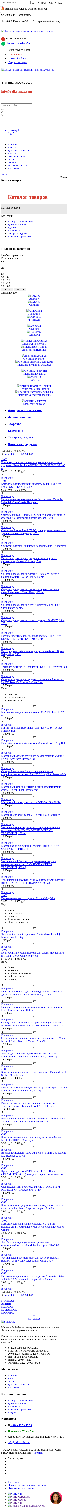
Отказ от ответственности (22, 1488)
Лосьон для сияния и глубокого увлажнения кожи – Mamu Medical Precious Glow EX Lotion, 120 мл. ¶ (30, 1055)
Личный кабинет (18, 58)
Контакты (13, 168)
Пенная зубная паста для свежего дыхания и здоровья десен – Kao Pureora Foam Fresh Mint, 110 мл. (31, 993)
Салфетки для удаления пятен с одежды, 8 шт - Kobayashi (33, 545)
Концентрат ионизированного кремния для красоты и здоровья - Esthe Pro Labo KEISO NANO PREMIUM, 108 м (33, 465)
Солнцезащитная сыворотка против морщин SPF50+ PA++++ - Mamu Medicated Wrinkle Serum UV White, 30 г (33, 1024)
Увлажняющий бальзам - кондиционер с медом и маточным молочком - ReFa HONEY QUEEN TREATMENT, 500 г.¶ (28, 864)
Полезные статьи (17, 165)
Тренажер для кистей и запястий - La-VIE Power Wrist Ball (34, 666)
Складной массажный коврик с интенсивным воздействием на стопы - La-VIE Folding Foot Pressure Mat (33, 773)
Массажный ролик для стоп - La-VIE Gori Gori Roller (31, 802)
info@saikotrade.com (16, 91)
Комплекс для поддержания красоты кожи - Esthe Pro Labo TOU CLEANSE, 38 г (31, 485)
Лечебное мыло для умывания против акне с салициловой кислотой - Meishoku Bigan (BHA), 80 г (31, 1244)
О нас (11, 159)
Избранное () (15, 54)
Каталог (12, 147)
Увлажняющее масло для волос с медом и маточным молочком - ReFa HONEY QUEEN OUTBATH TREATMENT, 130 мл (30, 830)
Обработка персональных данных (27, 1485)
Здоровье (13, 227)
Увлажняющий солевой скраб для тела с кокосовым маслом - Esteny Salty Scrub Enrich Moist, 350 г (30, 1259)
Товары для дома (17, 233)
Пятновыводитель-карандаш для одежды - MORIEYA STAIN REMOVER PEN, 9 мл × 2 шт (31, 637)
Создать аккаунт (17, 62)
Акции (5, 174)
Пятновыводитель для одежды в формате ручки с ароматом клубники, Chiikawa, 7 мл (29, 560)
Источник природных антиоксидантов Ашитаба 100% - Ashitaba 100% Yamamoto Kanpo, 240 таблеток (32, 1278)
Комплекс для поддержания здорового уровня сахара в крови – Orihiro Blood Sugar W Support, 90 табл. (32, 1207)
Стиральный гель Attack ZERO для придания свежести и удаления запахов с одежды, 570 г (33, 532)
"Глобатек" (37, 1452)
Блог (10, 1378)
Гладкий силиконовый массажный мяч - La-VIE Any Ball (33, 743)
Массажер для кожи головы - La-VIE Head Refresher (30, 814)
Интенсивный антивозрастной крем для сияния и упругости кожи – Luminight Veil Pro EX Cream (29, 1104)
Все (32, 453)
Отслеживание (16, 156)
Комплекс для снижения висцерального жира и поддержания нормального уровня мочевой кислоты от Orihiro (32, 1226)
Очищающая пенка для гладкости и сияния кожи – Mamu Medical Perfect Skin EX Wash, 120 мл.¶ (33, 1039)
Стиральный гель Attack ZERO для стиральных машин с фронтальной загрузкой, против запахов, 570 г (33, 516)
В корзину (7, 477)
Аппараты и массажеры (21, 221)
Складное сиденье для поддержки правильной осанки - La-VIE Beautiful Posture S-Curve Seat (32, 681)
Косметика (14, 230)
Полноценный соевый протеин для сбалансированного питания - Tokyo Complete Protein (32, 954)
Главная (12, 144)
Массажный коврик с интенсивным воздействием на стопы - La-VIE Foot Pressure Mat (31, 788)
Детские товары (17, 224)
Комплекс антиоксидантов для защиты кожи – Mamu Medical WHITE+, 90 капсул (31, 1139)
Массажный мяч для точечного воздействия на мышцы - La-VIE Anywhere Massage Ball (33, 757)
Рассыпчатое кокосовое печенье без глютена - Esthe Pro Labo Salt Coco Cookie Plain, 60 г (32, 501)
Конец (24, 453)
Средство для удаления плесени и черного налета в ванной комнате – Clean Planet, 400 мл (30, 575)
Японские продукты (19, 236)
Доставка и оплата (18, 150)
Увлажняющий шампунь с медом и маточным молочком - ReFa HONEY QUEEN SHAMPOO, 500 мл (33, 881)
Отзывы (12, 162)
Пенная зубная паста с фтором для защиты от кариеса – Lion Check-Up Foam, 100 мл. (32, 1008)
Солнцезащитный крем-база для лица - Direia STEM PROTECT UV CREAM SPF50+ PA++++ (30, 1188)
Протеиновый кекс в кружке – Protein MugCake (28, 898)
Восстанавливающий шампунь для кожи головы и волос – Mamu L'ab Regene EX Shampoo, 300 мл (33, 1120)
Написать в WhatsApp (18, 43)
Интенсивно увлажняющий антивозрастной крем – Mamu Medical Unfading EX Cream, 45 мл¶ (34, 1089)
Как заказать (15, 153)
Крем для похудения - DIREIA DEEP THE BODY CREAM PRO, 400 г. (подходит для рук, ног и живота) (32, 1173)
